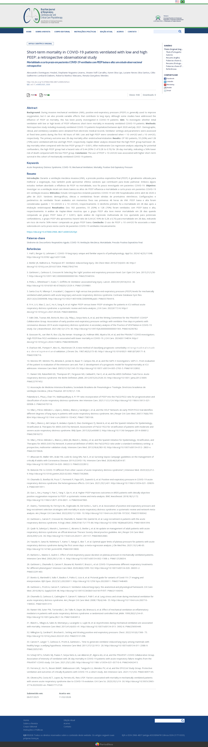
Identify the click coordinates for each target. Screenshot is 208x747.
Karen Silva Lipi (115, 72)
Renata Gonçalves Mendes (95, 75)
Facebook (170, 78)
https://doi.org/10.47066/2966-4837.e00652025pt (52, 231)
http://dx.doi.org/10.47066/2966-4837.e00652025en (48, 82)
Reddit (169, 87)
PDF (33, 95)
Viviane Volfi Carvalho (96, 72)
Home (28, 31)
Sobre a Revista (43, 31)
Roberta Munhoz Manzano (68, 75)
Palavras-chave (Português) (174, 66)
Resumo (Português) (174, 63)
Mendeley (170, 84)
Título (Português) (173, 52)
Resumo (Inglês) (173, 58)
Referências (171, 69)
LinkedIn (169, 81)
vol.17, (33, 84)
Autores (169, 55)
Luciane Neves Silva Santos (136, 72)
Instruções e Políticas (85, 31)
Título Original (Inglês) (173, 49)
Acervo (120, 31)
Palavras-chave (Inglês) (174, 60)
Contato (132, 31)
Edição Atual (106, 31)
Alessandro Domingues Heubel (42, 72)
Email (168, 90)
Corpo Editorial (62, 31)
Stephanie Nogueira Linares (71, 72)
